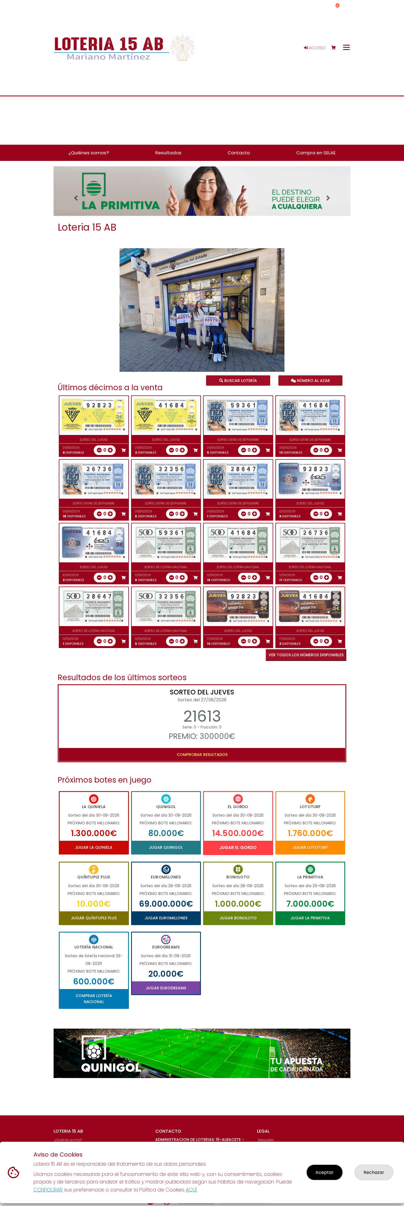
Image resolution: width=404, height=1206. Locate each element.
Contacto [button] (239, 152)
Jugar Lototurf (310, 847)
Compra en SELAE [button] (316, 152)
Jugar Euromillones (166, 918)
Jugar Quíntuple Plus (94, 918)
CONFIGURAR (48, 1189)
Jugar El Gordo (238, 847)
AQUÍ (191, 1189)
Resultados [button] (168, 152)
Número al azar (312, 380)
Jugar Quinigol (166, 847)
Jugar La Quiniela (93, 847)
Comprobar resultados (202, 754)
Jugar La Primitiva (310, 918)
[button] (76, 198)
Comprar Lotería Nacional (94, 998)
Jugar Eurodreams (166, 988)
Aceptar (325, 1172)
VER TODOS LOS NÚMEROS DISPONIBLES (306, 655)
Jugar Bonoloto (238, 918)
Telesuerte (265, 1140)
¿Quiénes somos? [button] (88, 152)
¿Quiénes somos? (68, 1140)
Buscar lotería (240, 380)
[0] (336, 48)
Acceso (317, 48)
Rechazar (374, 1172)
